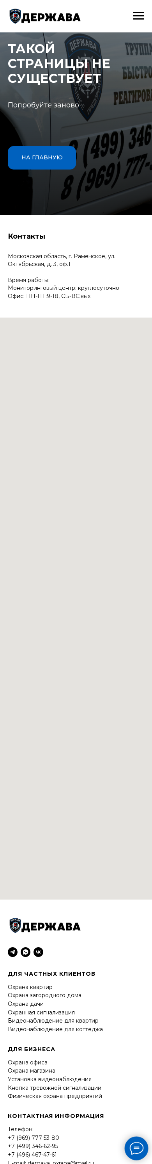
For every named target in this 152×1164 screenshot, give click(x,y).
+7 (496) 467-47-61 (32, 1154)
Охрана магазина (31, 1070)
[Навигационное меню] (138, 16)
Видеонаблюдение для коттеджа (55, 1029)
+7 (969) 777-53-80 (33, 1137)
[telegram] (13, 952)
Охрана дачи (26, 1003)
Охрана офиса (28, 1062)
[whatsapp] (25, 952)
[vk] (38, 952)
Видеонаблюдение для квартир (53, 1020)
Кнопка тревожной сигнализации (54, 1087)
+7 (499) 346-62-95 (33, 1146)
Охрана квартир (30, 987)
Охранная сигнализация (41, 1012)
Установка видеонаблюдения (50, 1079)
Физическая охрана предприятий (55, 1096)
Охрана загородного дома (44, 995)
